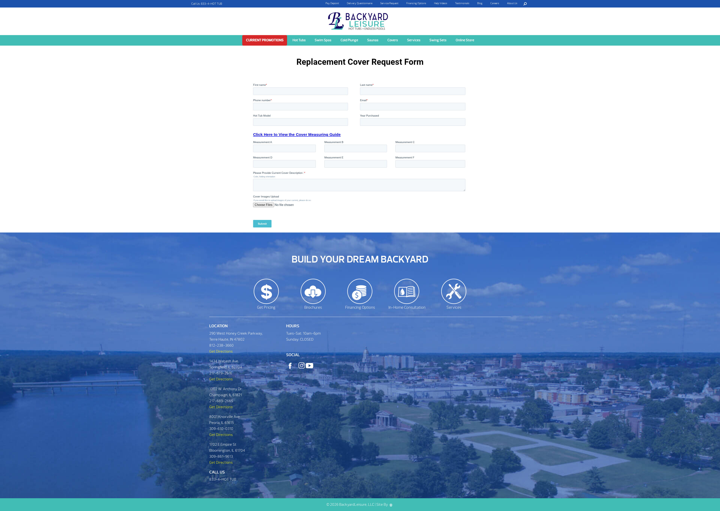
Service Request (389, 3)
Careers (494, 3)
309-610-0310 (221, 428)
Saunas (372, 40)
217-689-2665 (221, 401)
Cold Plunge (349, 40)
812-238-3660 (221, 345)
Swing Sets (437, 40)
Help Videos (440, 3)
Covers (392, 40)
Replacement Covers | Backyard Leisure (358, 21)
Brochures (313, 307)
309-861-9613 (221, 456)
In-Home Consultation (406, 307)
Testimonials (462, 3)
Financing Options (416, 3)
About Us (512, 3)
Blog (479, 3)
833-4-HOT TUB (211, 4)
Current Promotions (265, 40)
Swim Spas (323, 40)
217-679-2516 (220, 373)
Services (413, 40)
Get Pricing (266, 307)
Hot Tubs (299, 40)
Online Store (465, 40)
